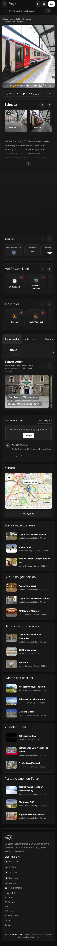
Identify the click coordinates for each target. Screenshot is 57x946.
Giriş (51, 4)
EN (44, 4)
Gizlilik (7, 920)
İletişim (8, 925)
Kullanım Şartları (11, 916)
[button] (28, 488)
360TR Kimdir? (11, 897)
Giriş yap (28, 435)
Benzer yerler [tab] (12, 339)
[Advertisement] (28, 200)
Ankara (28, 19)
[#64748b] (14, 252)
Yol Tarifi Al (28, 514)
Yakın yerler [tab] (31, 339)
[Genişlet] (43, 94)
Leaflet (26, 507)
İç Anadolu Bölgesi (17, 19)
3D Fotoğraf (10, 902)
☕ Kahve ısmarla (13, 887)
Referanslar (10, 911)
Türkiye (5, 19)
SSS (6, 906)
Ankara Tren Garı (8, 22)
